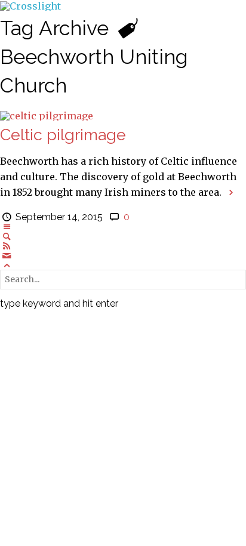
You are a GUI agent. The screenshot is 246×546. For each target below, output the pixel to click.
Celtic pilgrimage (63, 134)
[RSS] (6, 246)
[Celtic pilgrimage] (46, 115)
